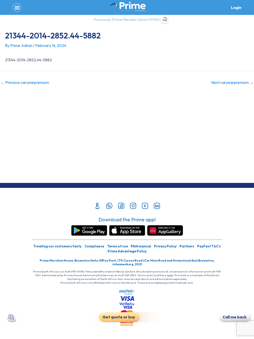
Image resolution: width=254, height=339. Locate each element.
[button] (17, 7)
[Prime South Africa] (127, 6)
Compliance (94, 246)
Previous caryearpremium (24, 82)
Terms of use (117, 246)
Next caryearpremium (232, 82)
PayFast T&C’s (209, 246)
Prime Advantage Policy (127, 251)
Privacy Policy (165, 246)
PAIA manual (141, 246)
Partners (187, 246)
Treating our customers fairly (57, 246)
